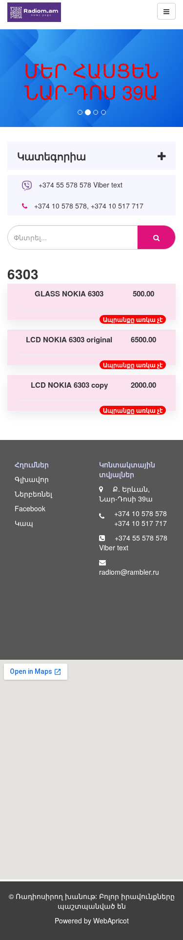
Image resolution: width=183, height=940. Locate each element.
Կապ (24, 523)
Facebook (30, 508)
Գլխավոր (32, 479)
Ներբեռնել (33, 494)
